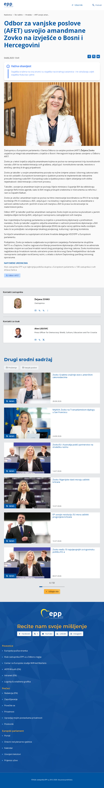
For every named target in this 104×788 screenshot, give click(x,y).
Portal (7, 735)
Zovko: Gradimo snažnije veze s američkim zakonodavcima (73, 376)
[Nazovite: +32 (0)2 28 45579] (40, 311)
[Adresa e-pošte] (35, 311)
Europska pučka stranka (16, 650)
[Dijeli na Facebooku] (89, 56)
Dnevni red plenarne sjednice (18, 741)
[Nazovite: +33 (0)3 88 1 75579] (44, 311)
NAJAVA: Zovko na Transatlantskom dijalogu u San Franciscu (74, 411)
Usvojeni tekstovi (12, 754)
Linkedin (62, 634)
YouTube (48, 634)
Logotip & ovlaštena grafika (17, 681)
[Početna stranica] (8, 5)
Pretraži (98, 5)
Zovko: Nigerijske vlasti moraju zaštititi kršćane (71, 480)
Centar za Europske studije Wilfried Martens (25, 663)
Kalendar (8, 748)
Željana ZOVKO (42, 299)
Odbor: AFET (13, 275)
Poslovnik (9, 724)
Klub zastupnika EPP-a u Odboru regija (22, 657)
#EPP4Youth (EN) (12, 669)
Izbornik (79, 5)
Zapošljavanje (11, 699)
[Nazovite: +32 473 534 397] (40, 340)
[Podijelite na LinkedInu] (98, 56)
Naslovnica (8, 15)
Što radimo (19, 15)
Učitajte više (54, 591)
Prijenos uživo (11, 760)
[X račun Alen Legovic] (44, 340)
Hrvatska (28, 15)
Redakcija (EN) (11, 693)
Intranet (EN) (10, 675)
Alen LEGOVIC (41, 328)
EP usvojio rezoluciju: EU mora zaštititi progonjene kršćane (71, 515)
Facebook (26, 634)
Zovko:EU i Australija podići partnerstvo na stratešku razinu (73, 446)
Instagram (77, 634)
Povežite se (9, 705)
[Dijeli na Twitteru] (94, 56)
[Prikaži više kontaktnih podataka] (48, 311)
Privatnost (9, 711)
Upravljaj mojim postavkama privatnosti (23, 717)
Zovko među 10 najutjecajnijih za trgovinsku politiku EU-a (73, 550)
